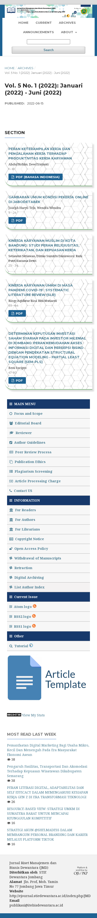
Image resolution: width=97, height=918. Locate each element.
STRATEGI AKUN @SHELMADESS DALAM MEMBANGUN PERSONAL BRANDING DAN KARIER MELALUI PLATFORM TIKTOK (47, 835)
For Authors (24, 519)
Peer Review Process (33, 452)
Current (44, 22)
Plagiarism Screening (33, 471)
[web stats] (14, 715)
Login (80, 8)
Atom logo (23, 606)
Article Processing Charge (37, 481)
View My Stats (33, 715)
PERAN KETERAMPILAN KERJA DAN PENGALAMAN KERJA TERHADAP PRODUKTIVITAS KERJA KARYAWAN (40, 153)
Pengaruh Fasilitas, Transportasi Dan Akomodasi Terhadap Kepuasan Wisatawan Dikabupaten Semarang (47, 771)
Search (49, 50)
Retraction (22, 568)
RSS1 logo (22, 626)
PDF (19, 220)
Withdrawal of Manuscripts (37, 558)
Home (23, 22)
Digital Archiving (28, 577)
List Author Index (28, 587)
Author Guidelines (29, 442)
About (67, 32)
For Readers (25, 510)
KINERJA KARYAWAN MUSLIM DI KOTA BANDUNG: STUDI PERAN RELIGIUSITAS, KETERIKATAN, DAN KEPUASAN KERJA (43, 245)
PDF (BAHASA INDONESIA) (37, 177)
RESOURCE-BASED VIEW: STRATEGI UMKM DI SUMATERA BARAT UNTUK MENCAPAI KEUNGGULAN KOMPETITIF (43, 813)
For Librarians (27, 529)
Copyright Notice (29, 539)
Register (62, 8)
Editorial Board (27, 423)
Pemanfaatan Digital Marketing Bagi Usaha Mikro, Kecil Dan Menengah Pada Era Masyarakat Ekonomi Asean (48, 750)
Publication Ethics (30, 461)
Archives (67, 22)
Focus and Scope (28, 413)
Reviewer (23, 433)
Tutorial (21, 646)
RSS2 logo (22, 616)
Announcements (38, 32)
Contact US (22, 490)
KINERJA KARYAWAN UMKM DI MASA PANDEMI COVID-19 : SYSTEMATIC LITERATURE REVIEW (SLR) (40, 290)
